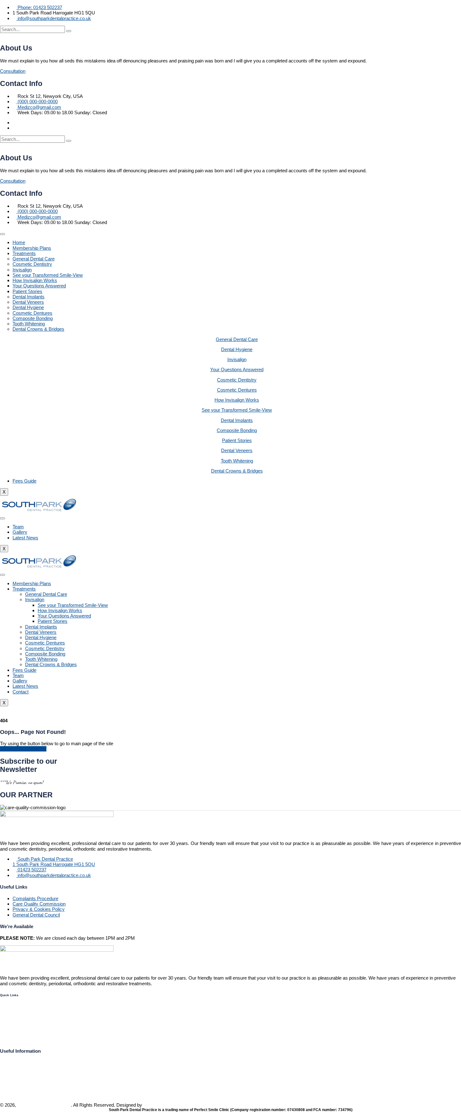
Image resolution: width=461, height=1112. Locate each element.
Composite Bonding (33, 318)
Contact (21, 691)
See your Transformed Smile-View (48, 275)
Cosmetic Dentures (32, 313)
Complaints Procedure (35, 898)
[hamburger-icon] (2, 234)
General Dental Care (34, 258)
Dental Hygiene (28, 307)
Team (18, 526)
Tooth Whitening (29, 323)
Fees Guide (24, 481)
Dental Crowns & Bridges (38, 329)
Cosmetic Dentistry (32, 264)
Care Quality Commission (39, 903)
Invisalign (22, 269)
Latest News (25, 537)
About (6, 1027)
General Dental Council (36, 914)
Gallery (20, 532)
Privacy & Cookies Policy (39, 909)
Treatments (24, 253)
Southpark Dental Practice (44, 1105)
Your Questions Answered (39, 285)
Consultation (12, 71)
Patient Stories (27, 291)
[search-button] (68, 31)
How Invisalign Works (35, 280)
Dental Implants (29, 296)
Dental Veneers (28, 302)
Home (19, 242)
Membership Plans (32, 248)
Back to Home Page (25, 748)
